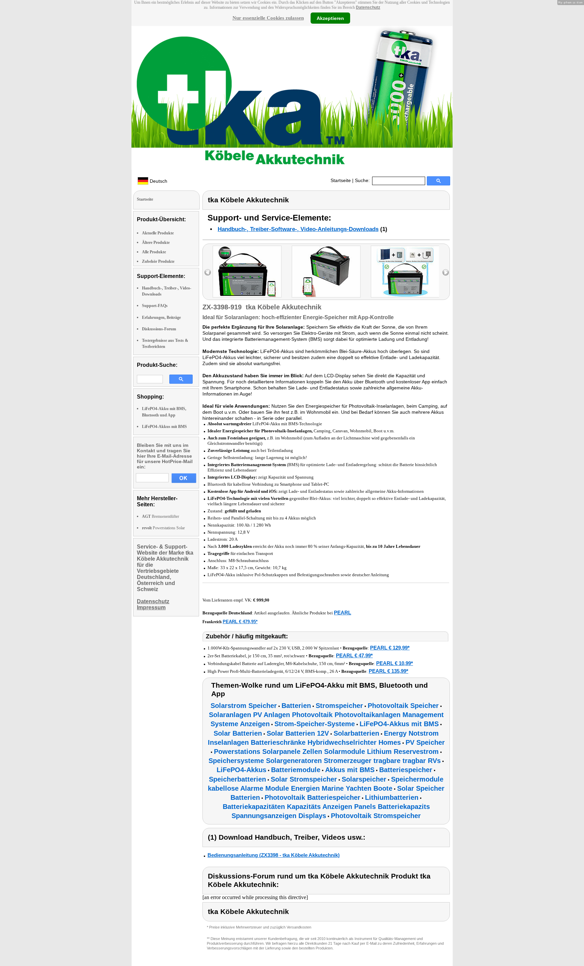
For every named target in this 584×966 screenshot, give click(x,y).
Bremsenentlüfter (160, 516)
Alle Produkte (154, 252)
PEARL (342, 612)
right (445, 272)
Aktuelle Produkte (158, 233)
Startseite (341, 180)
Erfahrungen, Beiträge (161, 317)
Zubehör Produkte (158, 261)
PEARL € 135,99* (388, 671)
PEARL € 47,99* (354, 655)
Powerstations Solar (163, 528)
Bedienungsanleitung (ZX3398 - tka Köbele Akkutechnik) (274, 855)
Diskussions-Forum (159, 329)
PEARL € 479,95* (240, 621)
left (207, 272)
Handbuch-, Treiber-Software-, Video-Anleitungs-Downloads (298, 229)
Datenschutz (368, 7)
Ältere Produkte (156, 242)
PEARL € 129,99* (390, 648)
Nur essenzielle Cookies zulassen (268, 18)
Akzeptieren (330, 18)
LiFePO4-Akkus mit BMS (164, 426)
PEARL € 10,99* (394, 663)
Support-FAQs (155, 305)
